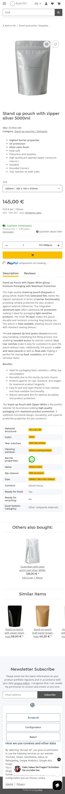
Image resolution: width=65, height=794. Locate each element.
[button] (46, 3)
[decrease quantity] (6, 245)
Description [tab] (11, 273)
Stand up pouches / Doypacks (30, 131)
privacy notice (22, 683)
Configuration (33, 727)
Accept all (33, 717)
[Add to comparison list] (46, 44)
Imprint (9, 784)
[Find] (58, 12)
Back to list (10, 25)
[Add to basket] (5, 36)
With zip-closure (36, 473)
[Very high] (31, 459)
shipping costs (33, 212)
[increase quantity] (58, 245)
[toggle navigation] (4, 2)
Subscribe (50, 694)
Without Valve (35, 467)
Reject (33, 736)
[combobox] (32, 188)
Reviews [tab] (30, 273)
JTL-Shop (38, 789)
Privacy (21, 784)
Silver (31, 437)
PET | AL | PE (35, 430)
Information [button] (8, 231)
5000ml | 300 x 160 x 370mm (41, 479)
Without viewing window (40, 450)
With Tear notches (37, 443)
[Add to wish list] (55, 44)
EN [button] (36, 4)
